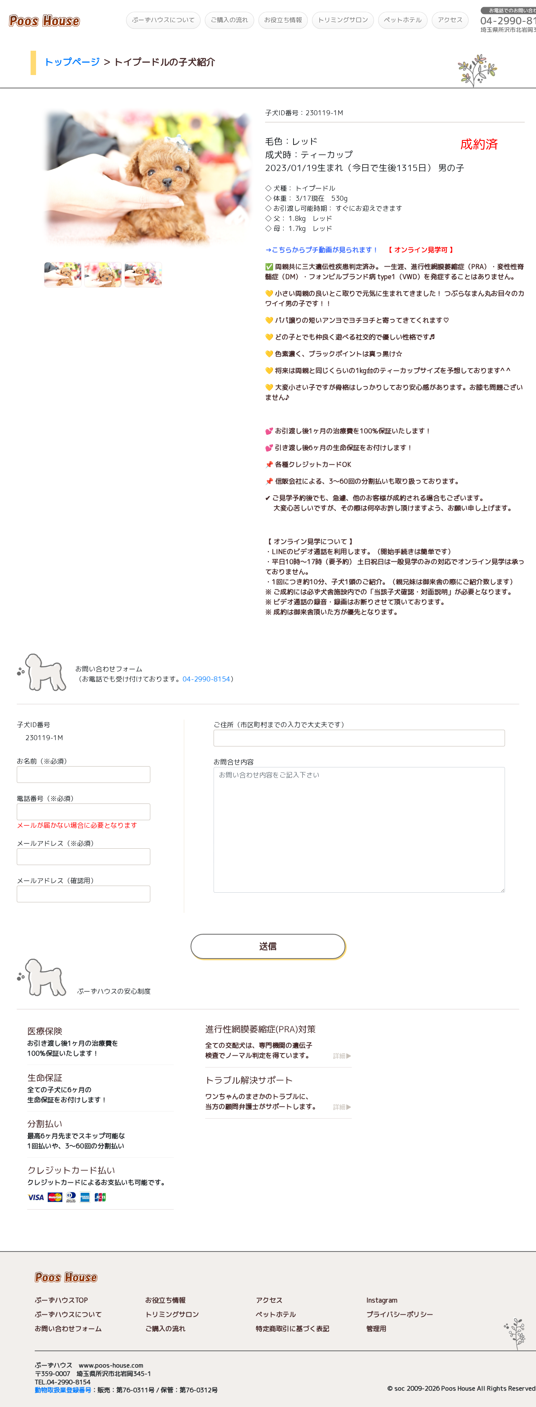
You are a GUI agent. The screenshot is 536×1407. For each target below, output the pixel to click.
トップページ (72, 61)
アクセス (450, 20)
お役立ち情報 (283, 20)
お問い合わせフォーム (68, 1328)
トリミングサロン (343, 20)
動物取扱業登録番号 (63, 1390)
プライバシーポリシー (399, 1314)
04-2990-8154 (206, 679)
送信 (268, 946)
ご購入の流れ (229, 20)
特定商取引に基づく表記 (293, 1328)
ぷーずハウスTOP (61, 1300)
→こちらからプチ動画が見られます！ (322, 249)
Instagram (381, 1300)
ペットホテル (403, 20)
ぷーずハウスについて (163, 20)
